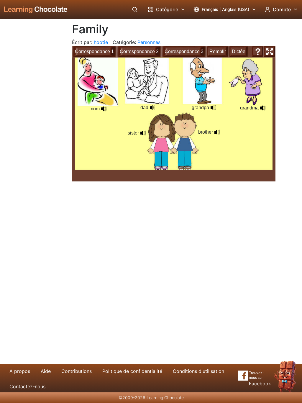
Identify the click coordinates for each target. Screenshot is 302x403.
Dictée (238, 51)
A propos (19, 371)
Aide (46, 371)
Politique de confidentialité (132, 371)
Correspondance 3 (184, 51)
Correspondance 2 (139, 51)
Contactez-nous (27, 386)
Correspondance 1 (94, 51)
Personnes (148, 42)
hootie (101, 42)
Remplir (217, 51)
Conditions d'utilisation (198, 371)
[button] (213, 108)
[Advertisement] (31, 116)
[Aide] (258, 52)
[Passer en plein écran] (269, 52)
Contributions (76, 371)
